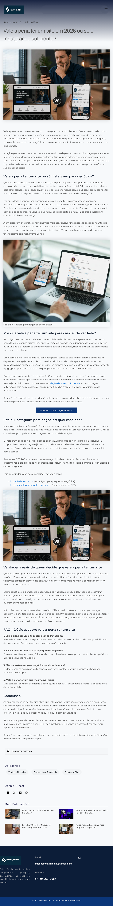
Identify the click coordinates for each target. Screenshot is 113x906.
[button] (106, 10)
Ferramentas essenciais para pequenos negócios (90, 826)
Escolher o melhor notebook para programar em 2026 (36, 826)
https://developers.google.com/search (30, 485)
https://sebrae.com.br (21, 481)
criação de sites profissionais (64, 383)
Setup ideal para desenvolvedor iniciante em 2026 (92, 811)
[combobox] (56, 751)
